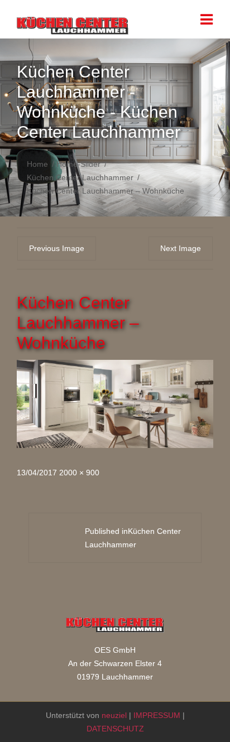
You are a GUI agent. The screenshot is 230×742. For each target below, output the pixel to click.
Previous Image (56, 248)
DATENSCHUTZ (115, 728)
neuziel (114, 715)
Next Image (180, 248)
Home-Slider (78, 164)
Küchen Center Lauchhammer (80, 177)
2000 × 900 (79, 472)
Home (37, 164)
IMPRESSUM (156, 715)
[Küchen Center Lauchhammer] (72, 27)
